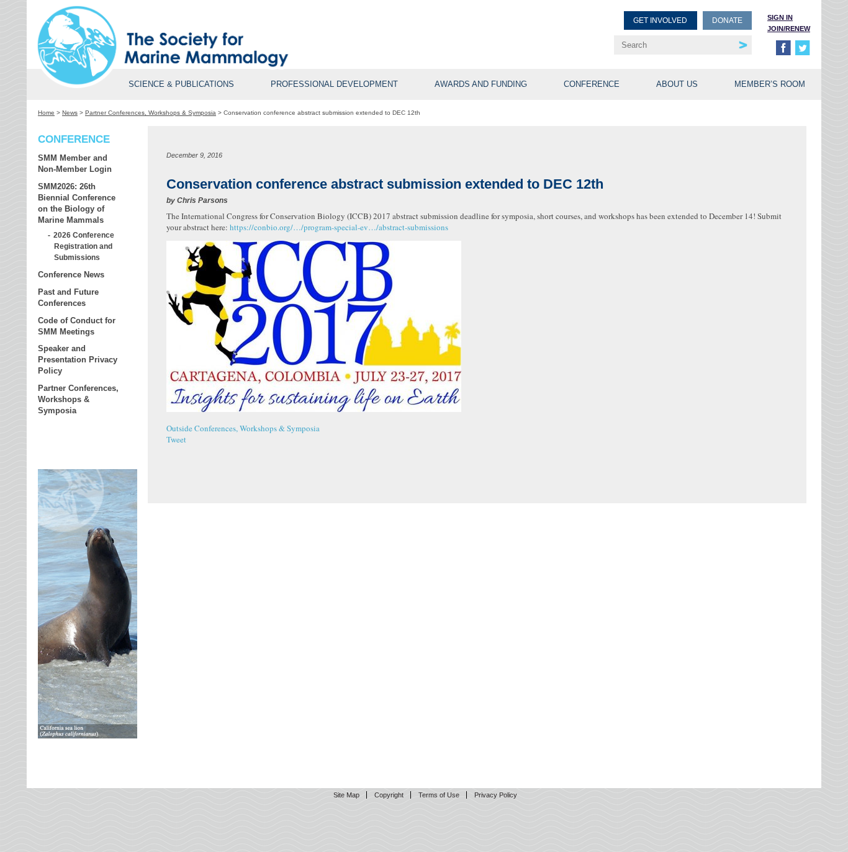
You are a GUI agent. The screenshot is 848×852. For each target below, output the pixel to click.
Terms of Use (438, 795)
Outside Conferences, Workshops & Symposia (243, 428)
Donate (727, 20)
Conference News (71, 274)
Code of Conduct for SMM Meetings (76, 326)
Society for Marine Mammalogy (232, 29)
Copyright (389, 795)
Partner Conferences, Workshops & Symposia (150, 112)
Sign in (780, 17)
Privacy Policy (495, 795)
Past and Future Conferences (68, 297)
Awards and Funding (481, 84)
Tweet (176, 439)
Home (46, 112)
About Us (677, 84)
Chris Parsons (202, 200)
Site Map (346, 795)
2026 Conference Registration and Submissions (84, 246)
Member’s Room (769, 84)
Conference (592, 84)
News (70, 112)
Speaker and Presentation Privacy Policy (77, 359)
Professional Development (334, 84)
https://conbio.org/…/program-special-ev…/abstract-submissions (339, 227)
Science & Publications (181, 84)
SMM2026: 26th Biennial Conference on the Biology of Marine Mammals (76, 203)
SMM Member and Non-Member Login (75, 163)
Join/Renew (788, 28)
